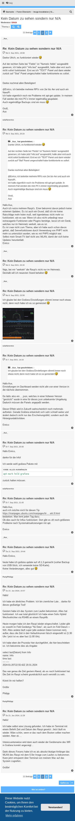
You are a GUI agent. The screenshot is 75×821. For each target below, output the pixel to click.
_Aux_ (5, 38)
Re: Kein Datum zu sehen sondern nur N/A (32, 48)
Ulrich (14, 22)
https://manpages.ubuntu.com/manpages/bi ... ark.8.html (31, 513)
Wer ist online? (38, 789)
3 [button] (46, 32)
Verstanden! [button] (55, 807)
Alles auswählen (18, 470)
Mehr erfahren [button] (14, 815)
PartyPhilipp (8, 577)
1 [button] (38, 32)
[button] (35, 33)
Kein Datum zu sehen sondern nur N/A (31, 18)
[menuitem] (9, 3)
